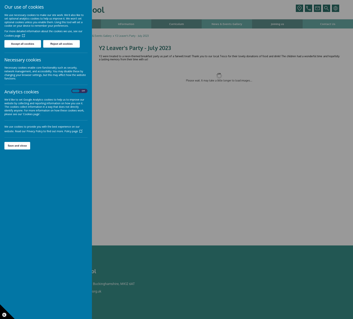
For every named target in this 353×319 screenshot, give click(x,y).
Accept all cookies (22, 43)
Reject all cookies (61, 43)
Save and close (17, 145)
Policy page (71, 131)
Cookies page (12, 35)
